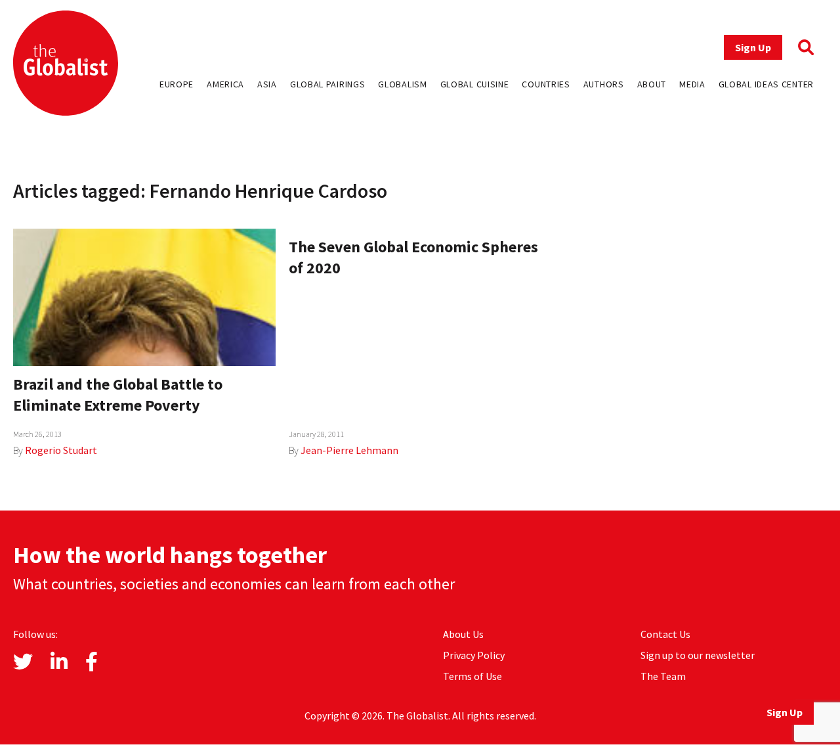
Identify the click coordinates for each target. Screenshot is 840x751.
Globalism (402, 84)
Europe (176, 84)
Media (692, 84)
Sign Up (753, 47)
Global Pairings (328, 84)
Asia (267, 84)
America (225, 84)
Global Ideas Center (766, 84)
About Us (463, 634)
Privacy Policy (474, 655)
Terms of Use (472, 676)
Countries (546, 84)
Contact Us (665, 634)
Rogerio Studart (61, 450)
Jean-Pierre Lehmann (349, 450)
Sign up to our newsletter (697, 655)
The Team (663, 676)
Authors (603, 84)
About (652, 84)
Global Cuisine (474, 84)
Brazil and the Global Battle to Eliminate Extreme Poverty (117, 394)
